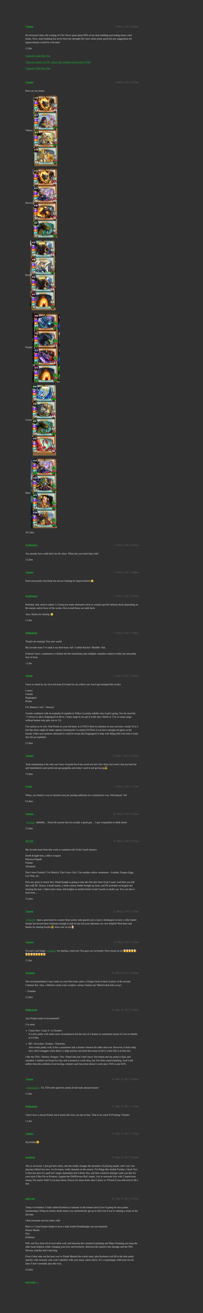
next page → (32, 1282)
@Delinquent (32, 1087)
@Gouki (30, 822)
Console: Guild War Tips (37, 55)
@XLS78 (30, 920)
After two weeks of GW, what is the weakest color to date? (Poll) (58, 62)
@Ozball (51, 951)
